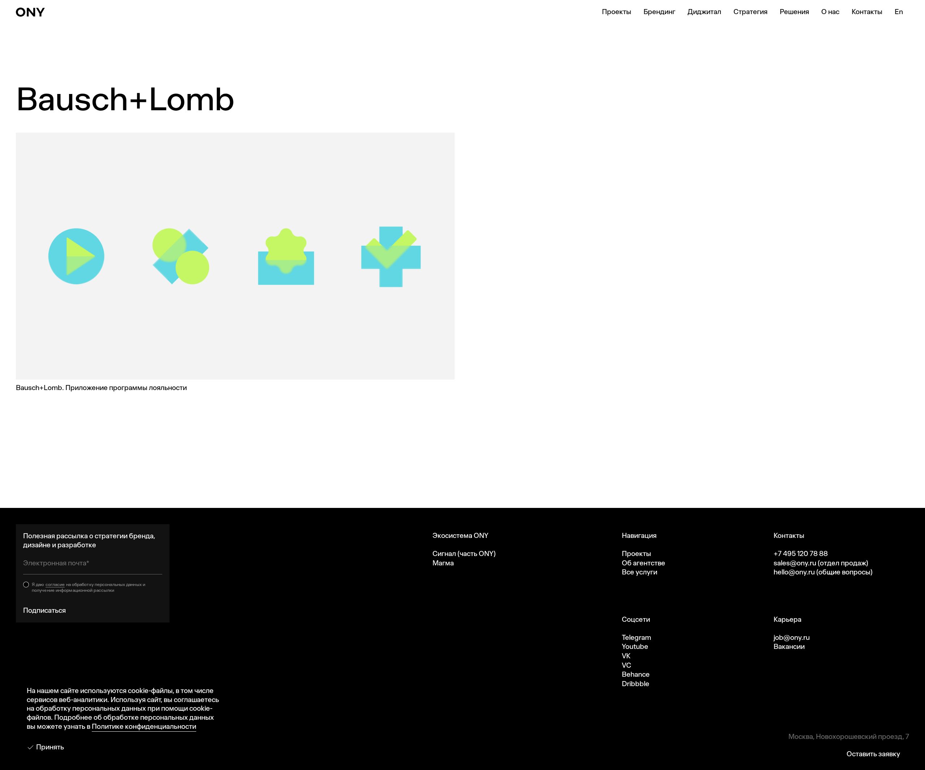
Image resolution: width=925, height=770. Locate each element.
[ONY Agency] (30, 12)
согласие (55, 584)
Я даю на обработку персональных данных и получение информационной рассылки (88, 587)
